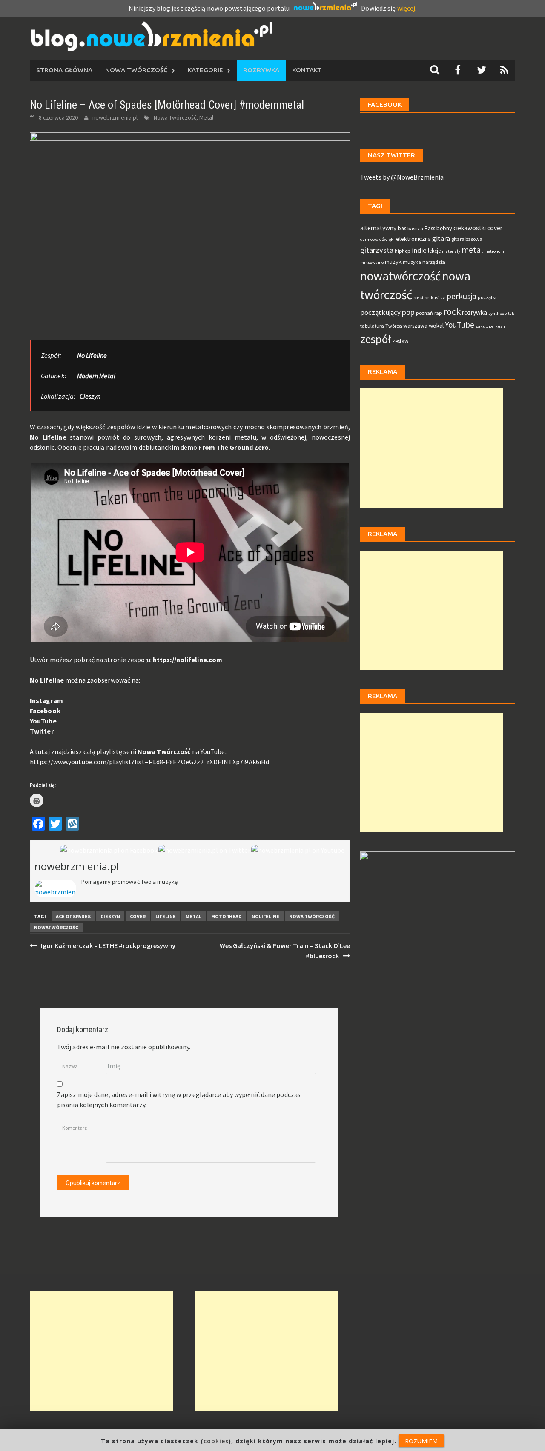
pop (408, 312)
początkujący (380, 312)
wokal (436, 325)
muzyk (393, 262)
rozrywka (474, 312)
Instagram (46, 700)
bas (402, 228)
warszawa (415, 325)
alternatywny (378, 228)
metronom (494, 251)
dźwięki (387, 239)
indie (419, 250)
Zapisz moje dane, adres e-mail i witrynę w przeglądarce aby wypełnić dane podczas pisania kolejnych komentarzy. (179, 1099)
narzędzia (433, 262)
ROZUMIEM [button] (421, 1441)
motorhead (226, 916)
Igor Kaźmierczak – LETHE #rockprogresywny (108, 945)
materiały (451, 251)
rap (438, 313)
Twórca (393, 326)
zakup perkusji (490, 326)
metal (193, 916)
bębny (444, 228)
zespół (375, 339)
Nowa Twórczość (136, 70)
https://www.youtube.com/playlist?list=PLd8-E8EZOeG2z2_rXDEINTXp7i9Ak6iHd (149, 761)
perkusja (461, 296)
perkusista (435, 297)
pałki (418, 297)
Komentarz (74, 1128)
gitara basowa (466, 239)
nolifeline (265, 916)
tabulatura (372, 326)
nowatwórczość (56, 927)
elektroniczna (413, 239)
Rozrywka (261, 70)
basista (415, 228)
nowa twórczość (312, 916)
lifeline (165, 916)
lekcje (434, 250)
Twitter (42, 731)
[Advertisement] (431, 448)
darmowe (369, 239)
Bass (430, 228)
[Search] (434, 69)
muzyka (412, 262)
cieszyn (110, 916)
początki (487, 297)
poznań (424, 313)
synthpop (497, 313)
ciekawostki (469, 228)
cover (138, 916)
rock (452, 311)
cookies (216, 1441)
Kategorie (205, 70)
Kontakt (307, 70)
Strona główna (64, 70)
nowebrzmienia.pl (115, 117)
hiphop (402, 251)
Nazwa (70, 1066)
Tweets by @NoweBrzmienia (402, 177)
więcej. (407, 8)
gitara (441, 238)
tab (511, 313)
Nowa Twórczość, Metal (183, 117)
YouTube (43, 721)
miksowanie (372, 262)
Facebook (45, 710)
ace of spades (73, 916)
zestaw (400, 341)
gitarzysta (376, 250)
